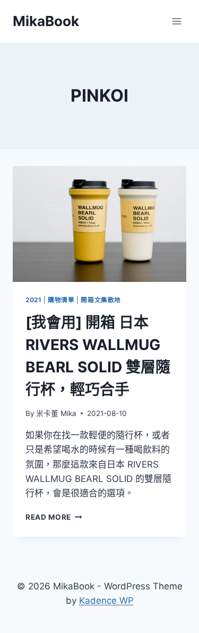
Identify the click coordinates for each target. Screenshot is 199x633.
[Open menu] (176, 21)
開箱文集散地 (101, 300)
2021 (33, 300)
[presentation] (99, 224)
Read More (53, 517)
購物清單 (61, 300)
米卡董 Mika (56, 413)
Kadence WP (106, 600)
